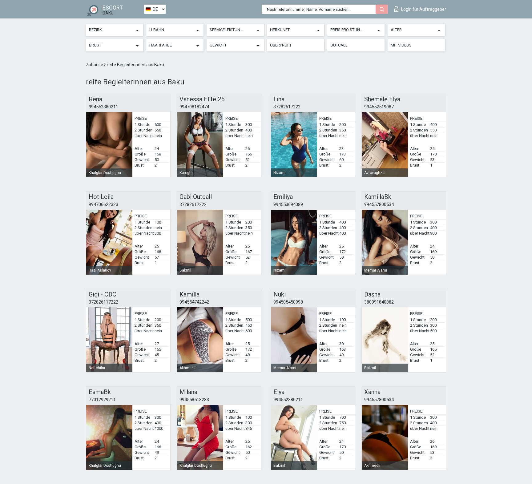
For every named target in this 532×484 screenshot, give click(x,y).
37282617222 (286, 107)
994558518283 (194, 399)
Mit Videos (401, 45)
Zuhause (95, 64)
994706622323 (103, 204)
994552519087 (379, 107)
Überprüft (281, 45)
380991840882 (379, 302)
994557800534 (379, 204)
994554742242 (194, 302)
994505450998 (288, 302)
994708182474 (194, 107)
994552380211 (103, 107)
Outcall (339, 45)
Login (423, 9)
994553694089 (288, 204)
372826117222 (103, 302)
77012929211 (102, 399)
